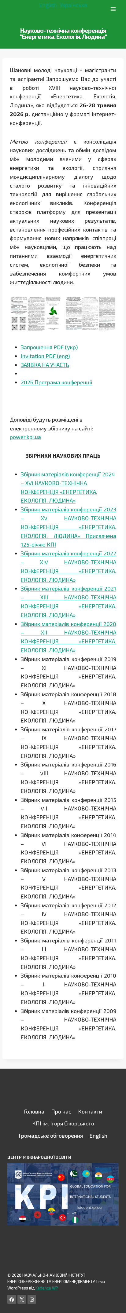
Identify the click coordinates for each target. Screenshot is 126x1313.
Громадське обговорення (51, 1135)
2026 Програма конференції (56, 382)
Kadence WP (46, 1288)
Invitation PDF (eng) (45, 356)
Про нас (61, 1111)
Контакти (90, 1111)
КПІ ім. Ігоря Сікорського (63, 1123)
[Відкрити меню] (113, 9)
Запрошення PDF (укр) (49, 347)
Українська (73, 5)
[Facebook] (11, 1299)
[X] (21, 1299)
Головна (34, 1111)
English (48, 5)
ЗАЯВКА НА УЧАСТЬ (45, 364)
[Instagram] (32, 1299)
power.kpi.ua (25, 436)
